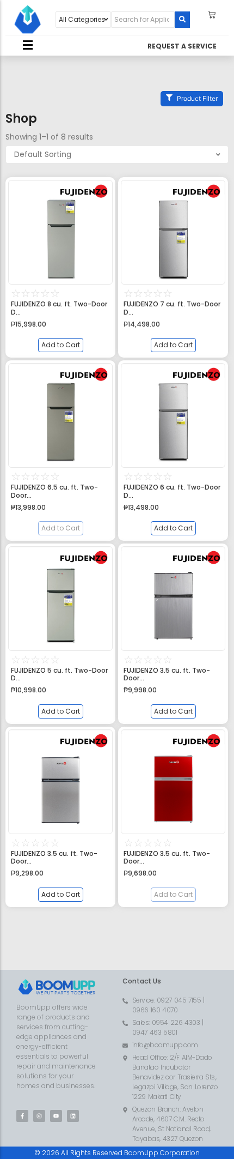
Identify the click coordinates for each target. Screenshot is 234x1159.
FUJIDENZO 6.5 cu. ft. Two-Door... (54, 491)
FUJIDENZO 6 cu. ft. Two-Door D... (172, 491)
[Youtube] (56, 1116)
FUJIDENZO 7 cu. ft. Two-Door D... (172, 308)
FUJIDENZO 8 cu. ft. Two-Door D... (59, 308)
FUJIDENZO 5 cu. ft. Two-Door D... (59, 675)
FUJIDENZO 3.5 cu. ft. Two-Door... (167, 675)
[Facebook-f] (22, 1116)
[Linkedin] (73, 1116)
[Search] (182, 19)
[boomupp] (28, 20)
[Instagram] (39, 1116)
